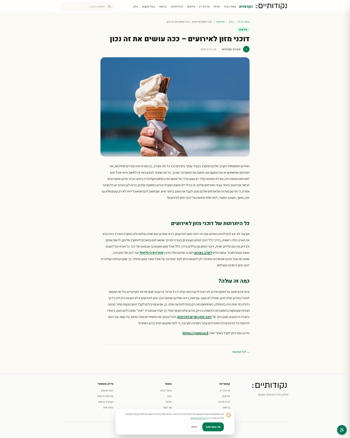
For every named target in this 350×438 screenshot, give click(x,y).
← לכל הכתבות (241, 352)
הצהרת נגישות (105, 402)
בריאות (163, 6)
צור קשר (167, 407)
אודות (217, 6)
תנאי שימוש (107, 390)
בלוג (135, 6)
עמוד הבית (230, 6)
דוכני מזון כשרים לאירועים (195, 317)
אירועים (191, 6)
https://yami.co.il (195, 333)
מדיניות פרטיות (105, 396)
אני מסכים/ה (213, 427)
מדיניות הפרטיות (198, 418)
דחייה (194, 427)
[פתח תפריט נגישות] (342, 430)
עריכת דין (204, 6)
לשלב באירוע (203, 252)
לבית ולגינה (177, 6)
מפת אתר (108, 407)
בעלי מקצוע (148, 6)
